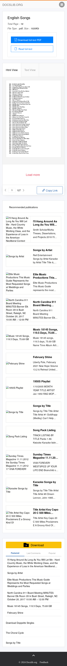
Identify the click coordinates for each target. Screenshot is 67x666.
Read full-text (25, 49)
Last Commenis (33, 553)
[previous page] (5, 190)
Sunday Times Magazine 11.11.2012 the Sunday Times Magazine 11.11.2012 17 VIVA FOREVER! (45, 456)
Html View (12, 70)
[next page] (23, 190)
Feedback (44, 662)
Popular (52, 553)
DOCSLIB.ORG (12, 4)
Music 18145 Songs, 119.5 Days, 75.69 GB (45, 331)
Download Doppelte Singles (20, 622)
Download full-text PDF (29, 40)
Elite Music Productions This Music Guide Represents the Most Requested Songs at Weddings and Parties (46, 276)
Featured (15, 552)
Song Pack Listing (44, 430)
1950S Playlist (41, 381)
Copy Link (51, 190)
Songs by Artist (42, 250)
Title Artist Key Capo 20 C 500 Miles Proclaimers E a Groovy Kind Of (45, 511)
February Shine (42, 357)
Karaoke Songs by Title (44, 483)
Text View (30, 70)
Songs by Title (42, 405)
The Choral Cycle (15, 632)
